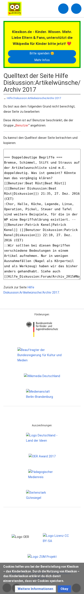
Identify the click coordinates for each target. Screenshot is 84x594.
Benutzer (22, 125)
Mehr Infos (42, 60)
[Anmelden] (63, 8)
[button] (35, 588)
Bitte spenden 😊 (42, 53)
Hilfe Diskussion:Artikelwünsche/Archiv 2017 (34, 98)
